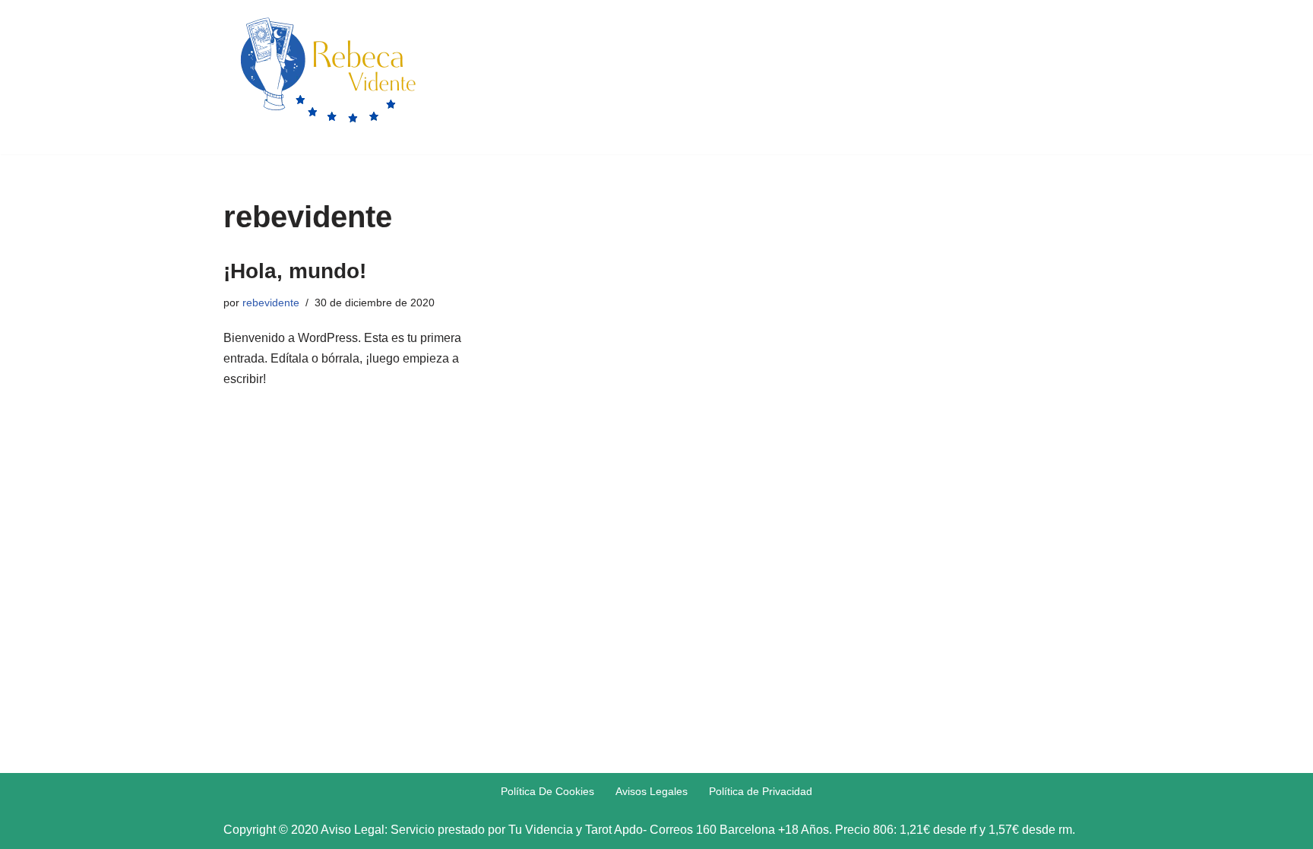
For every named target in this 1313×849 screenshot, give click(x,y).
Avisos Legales (651, 791)
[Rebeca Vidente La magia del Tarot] (327, 73)
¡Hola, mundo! (294, 271)
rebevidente (270, 302)
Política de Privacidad (760, 791)
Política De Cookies (547, 791)
